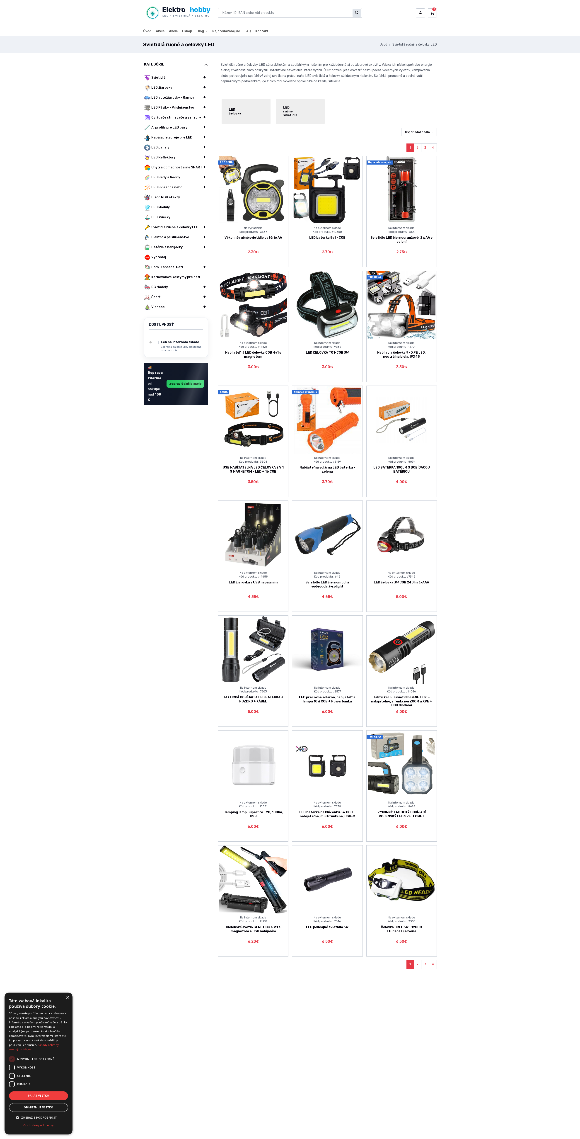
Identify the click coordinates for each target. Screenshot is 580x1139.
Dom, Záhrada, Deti (167, 267)
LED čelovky (235, 111)
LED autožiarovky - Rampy (172, 98)
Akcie (160, 31)
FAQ (247, 31)
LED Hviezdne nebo (166, 187)
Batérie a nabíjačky (167, 247)
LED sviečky (160, 217)
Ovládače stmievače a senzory (176, 117)
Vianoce (158, 307)
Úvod (147, 31)
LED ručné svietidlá (290, 111)
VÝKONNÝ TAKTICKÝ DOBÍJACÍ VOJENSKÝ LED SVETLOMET (401, 814)
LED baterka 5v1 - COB (327, 238)
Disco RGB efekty (165, 197)
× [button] (67, 997)
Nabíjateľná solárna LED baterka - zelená (327, 469)
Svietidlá (158, 78)
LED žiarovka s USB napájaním (253, 582)
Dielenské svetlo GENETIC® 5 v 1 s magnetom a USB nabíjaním (253, 929)
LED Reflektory (163, 157)
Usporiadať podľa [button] (417, 132)
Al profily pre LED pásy (169, 127)
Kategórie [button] (154, 64)
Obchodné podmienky (38, 1125)
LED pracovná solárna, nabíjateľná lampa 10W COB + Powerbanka (327, 699)
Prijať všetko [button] (38, 1096)
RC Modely (159, 287)
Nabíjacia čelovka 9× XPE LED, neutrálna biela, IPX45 (401, 354)
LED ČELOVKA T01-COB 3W (327, 353)
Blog (200, 31)
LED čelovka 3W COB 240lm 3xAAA (401, 582)
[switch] (154, 342)
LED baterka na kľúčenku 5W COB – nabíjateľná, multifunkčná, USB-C (327, 814)
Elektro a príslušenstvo (170, 237)
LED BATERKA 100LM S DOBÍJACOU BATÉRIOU (401, 469)
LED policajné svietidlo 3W (327, 927)
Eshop (187, 31)
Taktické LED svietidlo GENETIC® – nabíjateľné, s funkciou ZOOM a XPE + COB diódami (401, 701)
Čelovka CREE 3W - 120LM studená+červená (401, 929)
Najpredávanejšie (226, 31)
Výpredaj (158, 257)
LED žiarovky (161, 88)
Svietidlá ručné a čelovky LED (414, 44)
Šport (156, 297)
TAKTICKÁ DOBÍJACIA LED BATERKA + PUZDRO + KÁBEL (253, 699)
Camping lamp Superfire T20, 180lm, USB (253, 814)
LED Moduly (160, 207)
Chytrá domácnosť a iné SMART (176, 167)
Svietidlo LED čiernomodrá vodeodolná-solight (327, 584)
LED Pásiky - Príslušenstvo (172, 107)
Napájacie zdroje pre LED (171, 137)
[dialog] (38, 1063)
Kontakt (261, 31)
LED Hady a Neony (165, 177)
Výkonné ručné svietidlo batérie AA (253, 238)
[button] (420, 12)
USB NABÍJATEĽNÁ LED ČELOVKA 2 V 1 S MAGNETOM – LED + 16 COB (253, 469)
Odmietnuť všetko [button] (38, 1107)
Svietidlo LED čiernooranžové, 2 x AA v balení (401, 239)
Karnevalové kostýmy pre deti (175, 277)
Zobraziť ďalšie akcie (185, 383)
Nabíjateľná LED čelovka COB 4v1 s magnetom (253, 354)
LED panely (160, 147)
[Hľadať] (357, 13)
